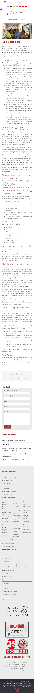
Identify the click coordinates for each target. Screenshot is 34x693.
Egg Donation (17, 528)
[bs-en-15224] (17, 622)
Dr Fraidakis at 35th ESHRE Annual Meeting (16, 460)
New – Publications (7, 597)
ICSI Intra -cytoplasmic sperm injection (16, 501)
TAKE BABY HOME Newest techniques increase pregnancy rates (6, 504)
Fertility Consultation (8, 588)
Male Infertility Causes (8, 543)
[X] (12, 378)
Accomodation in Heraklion (9, 594)
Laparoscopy (6, 555)
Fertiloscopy (6, 561)
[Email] (25, 378)
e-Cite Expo (6, 444)
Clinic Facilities (6, 483)
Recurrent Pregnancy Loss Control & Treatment (14, 566)
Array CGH (16, 525)
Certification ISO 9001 (8, 494)
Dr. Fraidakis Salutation (8, 475)
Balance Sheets (25, 681)
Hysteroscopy (6, 558)
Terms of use (8, 681)
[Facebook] (5, 378)
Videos (5, 599)
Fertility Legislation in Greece (10, 591)
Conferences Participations (9, 486)
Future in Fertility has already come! (14, 440)
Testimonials (6, 586)
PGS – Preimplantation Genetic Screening (17, 521)
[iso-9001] (17, 639)
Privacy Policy (16, 681)
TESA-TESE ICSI (17, 510)
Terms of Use (9, 686)
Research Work (7, 488)
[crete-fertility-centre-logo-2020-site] (11, 11)
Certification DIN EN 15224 (9, 491)
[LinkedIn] (18, 378)
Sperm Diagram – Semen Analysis (6, 512)
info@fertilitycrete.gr (12, 2)
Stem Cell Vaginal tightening (26, 516)
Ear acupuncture (7, 576)
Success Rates (6, 583)
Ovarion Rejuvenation (8, 553)
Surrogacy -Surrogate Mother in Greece (27, 530)
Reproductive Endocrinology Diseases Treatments (15, 564)
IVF (15, 46)
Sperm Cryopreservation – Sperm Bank (27, 506)
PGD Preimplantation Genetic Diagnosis (17, 515)
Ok (17, 690)
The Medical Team (7, 480)
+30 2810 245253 (25, 2)
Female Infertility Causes (9, 546)
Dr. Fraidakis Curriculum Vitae (10, 477)
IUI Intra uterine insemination (5, 523)
